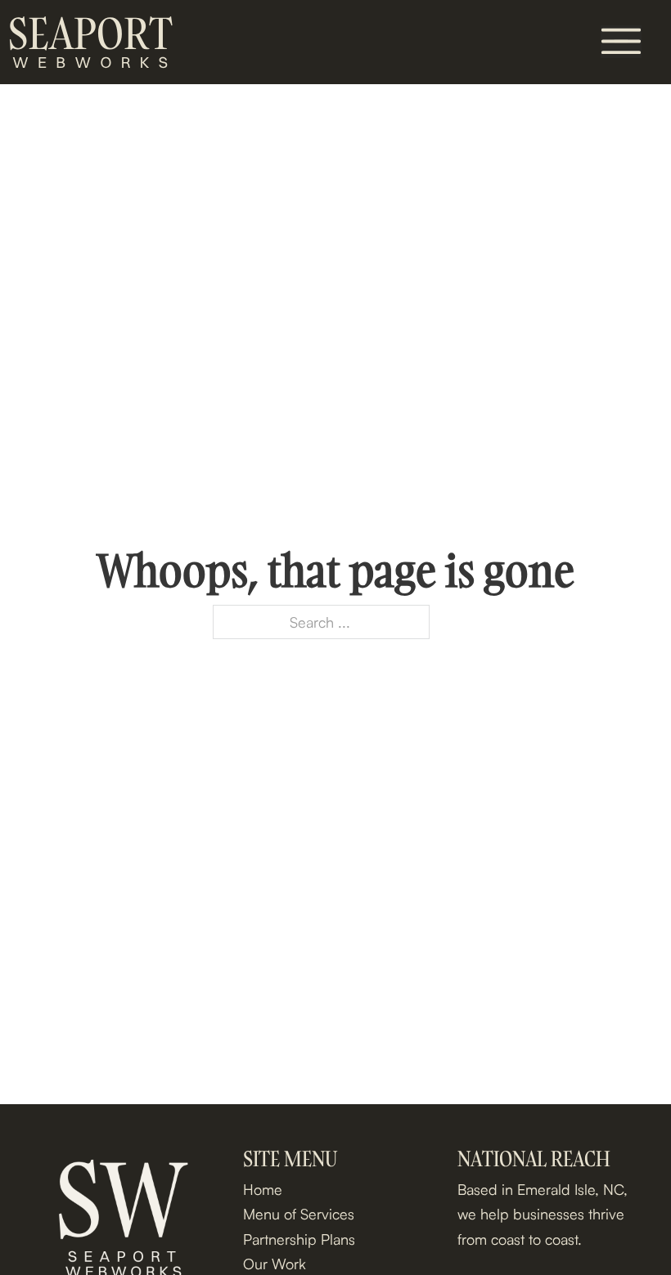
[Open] (621, 41)
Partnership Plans (299, 1239)
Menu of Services (298, 1214)
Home (262, 1189)
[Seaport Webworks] (90, 42)
